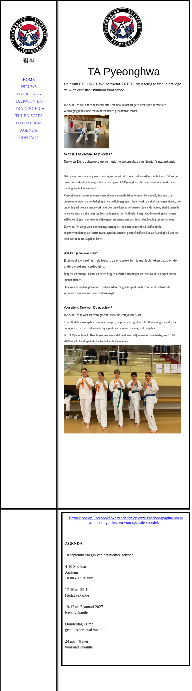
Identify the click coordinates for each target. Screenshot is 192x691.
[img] (28, 35)
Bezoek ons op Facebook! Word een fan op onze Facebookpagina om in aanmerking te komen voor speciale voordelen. (126, 520)
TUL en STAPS (28, 116)
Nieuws (29, 87)
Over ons (27, 94)
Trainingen (27, 108)
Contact (28, 137)
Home (29, 79)
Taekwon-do (29, 101)
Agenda (29, 130)
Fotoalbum (29, 123)
